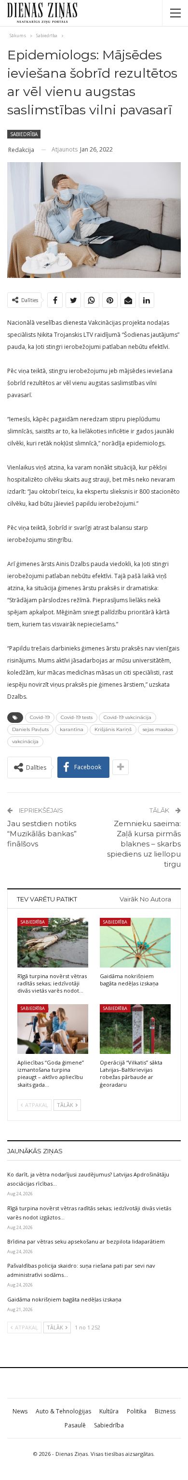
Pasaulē (75, 1425)
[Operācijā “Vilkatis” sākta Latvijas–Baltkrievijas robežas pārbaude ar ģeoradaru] (135, 1029)
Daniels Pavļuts (30, 729)
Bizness (165, 1411)
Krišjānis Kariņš (113, 729)
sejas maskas (158, 729)
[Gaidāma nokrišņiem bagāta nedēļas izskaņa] (135, 943)
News (20, 1411)
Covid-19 (40, 717)
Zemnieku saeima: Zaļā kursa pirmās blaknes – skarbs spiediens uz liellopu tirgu (144, 844)
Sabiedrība (24, 134)
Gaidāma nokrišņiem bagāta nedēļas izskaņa (64, 1299)
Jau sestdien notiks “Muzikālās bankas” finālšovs (42, 833)
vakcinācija (25, 741)
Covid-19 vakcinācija (127, 717)
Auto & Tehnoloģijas (63, 1411)
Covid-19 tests (77, 717)
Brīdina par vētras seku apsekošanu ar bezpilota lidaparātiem (86, 1241)
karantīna (71, 729)
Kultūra (109, 1411)
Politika (137, 1411)
